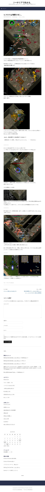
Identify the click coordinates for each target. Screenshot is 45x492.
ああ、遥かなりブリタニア (9, 424)
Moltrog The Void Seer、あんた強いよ (12, 357)
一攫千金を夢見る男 (8, 388)
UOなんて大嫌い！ (8, 415)
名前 (5, 320)
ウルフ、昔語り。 (7, 382)
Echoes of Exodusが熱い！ (9, 461)
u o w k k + (6, 421)
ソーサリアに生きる (9, 282)
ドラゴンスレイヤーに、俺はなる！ (11, 464)
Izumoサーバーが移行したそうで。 (11, 470)
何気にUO (6, 413)
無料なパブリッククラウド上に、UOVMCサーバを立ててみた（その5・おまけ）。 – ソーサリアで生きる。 (22, 368)
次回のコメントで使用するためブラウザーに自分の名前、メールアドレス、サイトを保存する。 (22, 337)
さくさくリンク (7, 404)
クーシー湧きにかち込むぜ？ (10, 291)
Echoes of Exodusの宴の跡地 (10, 458)
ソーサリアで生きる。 (22, 2)
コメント (6, 304)
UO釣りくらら (7, 407)
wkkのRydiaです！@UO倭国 (10, 410)
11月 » (8, 445)
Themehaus (30, 489)
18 (4, 442)
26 (7, 444)
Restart (5, 379)
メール (5, 325)
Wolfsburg (14, 17)
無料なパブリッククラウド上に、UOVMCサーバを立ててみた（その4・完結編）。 (21, 366)
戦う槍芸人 (6, 391)
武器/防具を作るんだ (8, 394)
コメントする (21, 17)
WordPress (20, 489)
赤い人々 (5, 397)
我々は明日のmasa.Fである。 (10, 372)
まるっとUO (6, 418)
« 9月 (5, 445)
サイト (5, 330)
